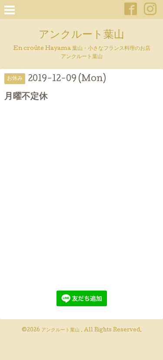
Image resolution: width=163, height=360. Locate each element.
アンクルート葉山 (81, 35)
